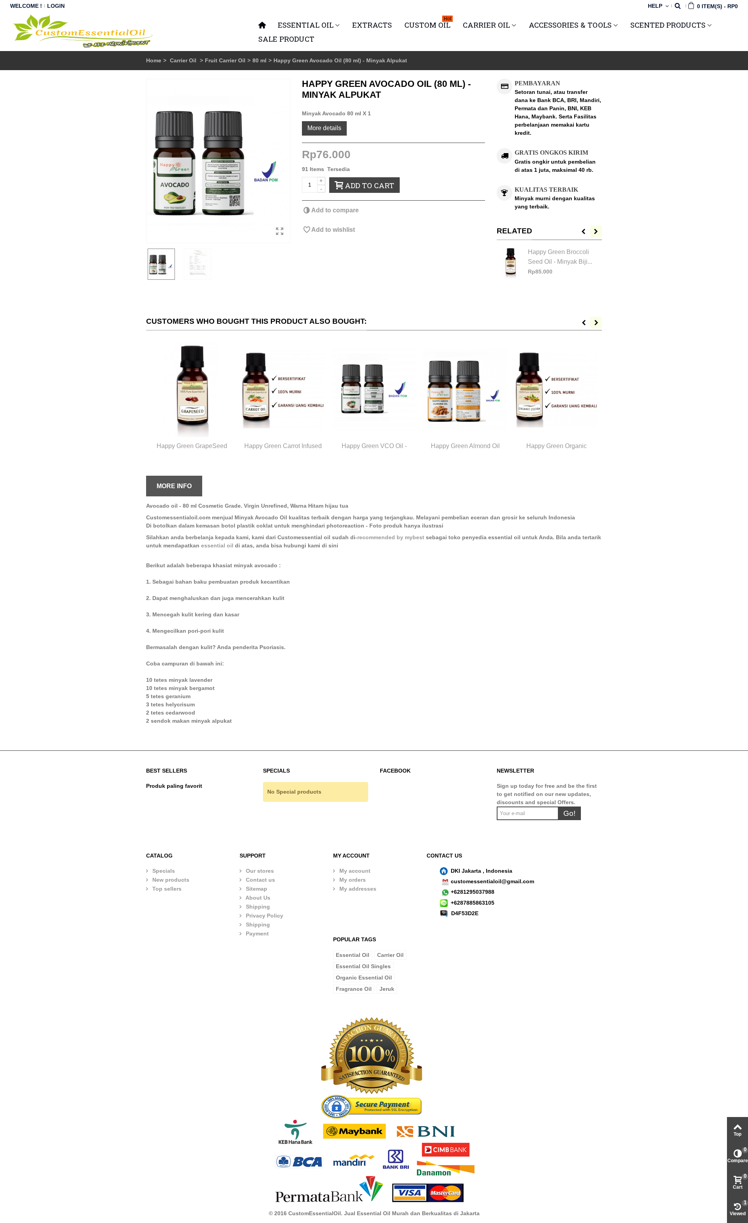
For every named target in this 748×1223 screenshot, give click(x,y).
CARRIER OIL (486, 25)
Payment (256, 933)
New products (170, 880)
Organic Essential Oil (364, 977)
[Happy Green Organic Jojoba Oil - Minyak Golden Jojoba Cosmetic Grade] (556, 390)
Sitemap (255, 889)
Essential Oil (352, 955)
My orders (352, 880)
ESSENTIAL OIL (305, 25)
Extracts (372, 25)
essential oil (217, 545)
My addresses (357, 889)
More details (324, 127)
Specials (163, 871)
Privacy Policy (263, 915)
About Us (257, 898)
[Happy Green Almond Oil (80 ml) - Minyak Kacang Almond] (465, 390)
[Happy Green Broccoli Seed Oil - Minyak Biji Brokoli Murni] (510, 262)
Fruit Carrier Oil (225, 60)
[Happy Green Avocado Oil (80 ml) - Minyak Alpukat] (218, 161)
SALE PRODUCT (286, 39)
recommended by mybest (390, 537)
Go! (569, 813)
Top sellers (166, 889)
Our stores (259, 871)
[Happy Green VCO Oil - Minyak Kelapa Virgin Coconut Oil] (374, 390)
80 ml (259, 60)
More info (174, 485)
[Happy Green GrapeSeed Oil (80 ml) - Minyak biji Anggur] (191, 390)
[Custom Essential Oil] (83, 31)
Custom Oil (427, 24)
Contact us (259, 880)
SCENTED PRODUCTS (668, 25)
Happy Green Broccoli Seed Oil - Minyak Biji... (560, 256)
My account (354, 871)
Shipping (257, 907)
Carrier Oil (184, 60)
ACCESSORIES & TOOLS (570, 25)
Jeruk (386, 989)
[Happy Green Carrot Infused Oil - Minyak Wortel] (283, 390)
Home (153, 60)
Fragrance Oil (354, 989)
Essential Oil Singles (363, 966)
